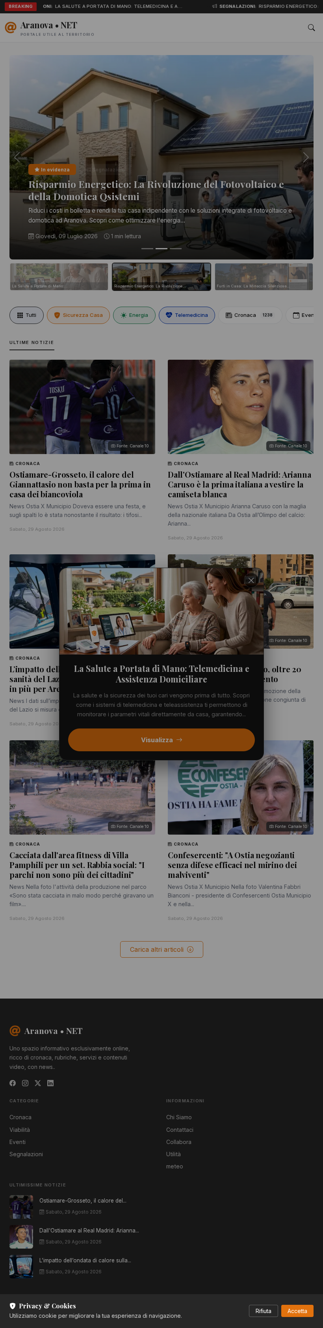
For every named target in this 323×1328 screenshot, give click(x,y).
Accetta (297, 1311)
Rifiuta (263, 1311)
